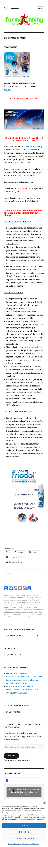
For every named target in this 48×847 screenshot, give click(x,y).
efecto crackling (10, 614)
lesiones (7, 89)
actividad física (32, 595)
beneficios (14, 597)
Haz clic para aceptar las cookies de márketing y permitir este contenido (24, 792)
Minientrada (20, 595)
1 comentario (34, 617)
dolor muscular (16, 602)
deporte (19, 600)
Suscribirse (11, 755)
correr (13, 600)
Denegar (24, 832)
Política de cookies (14, 844)
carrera (13, 612)
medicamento (9, 607)
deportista (27, 600)
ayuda (32, 610)
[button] (44, 802)
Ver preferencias (24, 838)
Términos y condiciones (30, 844)
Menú (40, 8)
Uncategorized (9, 610)
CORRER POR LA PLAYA (16, 693)
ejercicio (25, 602)
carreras (29, 597)
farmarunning (13, 8)
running (18, 607)
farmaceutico (34, 602)
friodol (6, 617)
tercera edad (32, 607)
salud (24, 607)
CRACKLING (10, 47)
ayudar (6, 597)
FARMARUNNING (12, 773)
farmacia (7, 605)
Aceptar (24, 826)
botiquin (21, 597)
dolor (34, 600)
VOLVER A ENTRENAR (16, 673)
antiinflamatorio (23, 610)
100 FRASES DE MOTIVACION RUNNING (24, 677)
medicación (34, 605)
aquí (30, 182)
